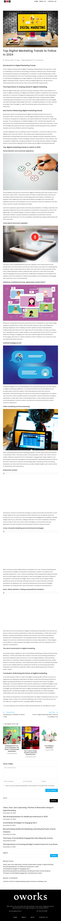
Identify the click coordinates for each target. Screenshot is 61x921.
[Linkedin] (9, 1)
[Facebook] (5, 1)
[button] (43, 1)
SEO (41, 705)
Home (36, 1)
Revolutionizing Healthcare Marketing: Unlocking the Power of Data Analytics (26, 871)
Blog (18, 60)
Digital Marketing (27, 60)
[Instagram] (7, 1)
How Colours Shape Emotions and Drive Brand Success (30, 752)
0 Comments (39, 60)
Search (5, 798)
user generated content (49, 705)
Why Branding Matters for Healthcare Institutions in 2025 (25, 816)
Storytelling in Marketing (49, 746)
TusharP (5, 881)
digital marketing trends (22, 705)
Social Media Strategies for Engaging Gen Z (20, 823)
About (24, 917)
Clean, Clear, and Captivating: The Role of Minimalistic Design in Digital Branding (28, 864)
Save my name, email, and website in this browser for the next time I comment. (30, 786)
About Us (42, 1)
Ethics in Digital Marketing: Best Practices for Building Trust (28, 881)
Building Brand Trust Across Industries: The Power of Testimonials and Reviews (12, 748)
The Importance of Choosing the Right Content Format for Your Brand (30, 844)
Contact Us (52, 1)
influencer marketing (34, 705)
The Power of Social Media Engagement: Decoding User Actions (28, 838)
